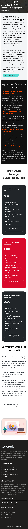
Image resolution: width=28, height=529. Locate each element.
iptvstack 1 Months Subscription (9, 474)
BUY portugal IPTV (9, 405)
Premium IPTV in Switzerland (8, 515)
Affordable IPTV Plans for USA (8, 505)
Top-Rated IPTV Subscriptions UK (9, 502)
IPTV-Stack (6, 29)
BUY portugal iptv (14, 229)
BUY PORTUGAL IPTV (10, 75)
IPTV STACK (17, 3)
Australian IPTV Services (7, 507)
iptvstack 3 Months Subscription (9, 472)
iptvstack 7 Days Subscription (9, 477)
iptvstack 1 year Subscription (8, 467)
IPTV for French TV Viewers (8, 510)
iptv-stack (18, 526)
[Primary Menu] (26, 5)
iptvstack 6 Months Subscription (9, 469)
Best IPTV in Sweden (6, 517)
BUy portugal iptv (14, 335)
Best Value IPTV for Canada (8, 512)
